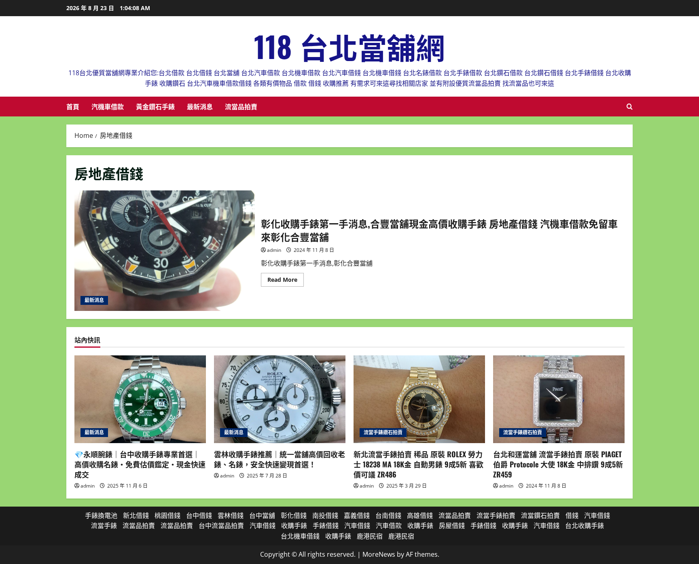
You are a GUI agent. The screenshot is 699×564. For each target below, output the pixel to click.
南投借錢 (325, 515)
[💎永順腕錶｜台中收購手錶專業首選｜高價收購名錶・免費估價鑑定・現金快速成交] (140, 399)
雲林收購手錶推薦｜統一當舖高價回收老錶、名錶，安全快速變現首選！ (279, 459)
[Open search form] (630, 106)
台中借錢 (199, 515)
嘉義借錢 (357, 515)
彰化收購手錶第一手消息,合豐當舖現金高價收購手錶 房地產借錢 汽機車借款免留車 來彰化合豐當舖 (164, 250)
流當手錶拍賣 (496, 515)
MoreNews (378, 554)
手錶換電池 (101, 515)
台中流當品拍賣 (221, 525)
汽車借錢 (597, 515)
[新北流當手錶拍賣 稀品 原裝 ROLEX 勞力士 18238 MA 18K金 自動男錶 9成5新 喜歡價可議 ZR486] (419, 399)
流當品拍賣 (241, 106)
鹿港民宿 (370, 536)
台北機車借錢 (300, 536)
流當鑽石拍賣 (540, 515)
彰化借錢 (294, 515)
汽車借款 (389, 525)
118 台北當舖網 (349, 46)
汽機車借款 (107, 106)
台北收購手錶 (584, 525)
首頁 (72, 106)
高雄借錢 (420, 515)
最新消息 (200, 106)
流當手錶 (104, 525)
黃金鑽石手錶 (155, 106)
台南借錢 (388, 515)
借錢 (572, 515)
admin (274, 250)
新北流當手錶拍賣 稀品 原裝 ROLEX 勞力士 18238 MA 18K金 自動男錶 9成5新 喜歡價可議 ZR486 (418, 464)
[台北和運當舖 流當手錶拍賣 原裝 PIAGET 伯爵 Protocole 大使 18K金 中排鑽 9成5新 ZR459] (559, 399)
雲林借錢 (231, 515)
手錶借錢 (326, 525)
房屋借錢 (452, 525)
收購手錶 (294, 525)
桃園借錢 (167, 515)
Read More (285, 281)
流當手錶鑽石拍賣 (383, 432)
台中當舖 (262, 515)
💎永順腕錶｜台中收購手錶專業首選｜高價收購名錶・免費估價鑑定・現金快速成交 (139, 464)
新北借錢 (136, 515)
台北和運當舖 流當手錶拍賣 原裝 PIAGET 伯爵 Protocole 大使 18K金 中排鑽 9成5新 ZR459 (558, 464)
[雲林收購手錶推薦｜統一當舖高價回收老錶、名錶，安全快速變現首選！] (279, 399)
